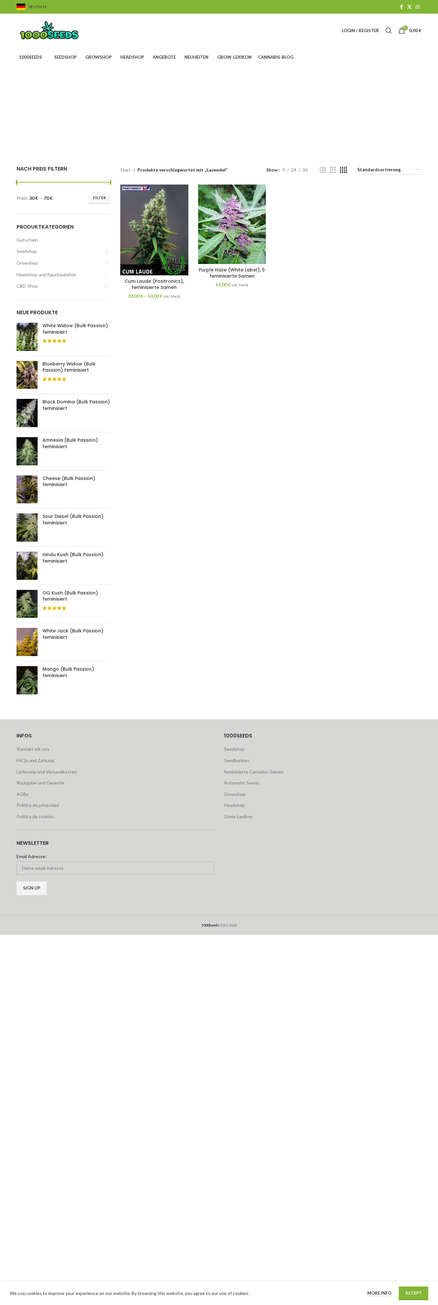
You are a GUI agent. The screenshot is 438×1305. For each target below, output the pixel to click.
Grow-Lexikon (238, 816)
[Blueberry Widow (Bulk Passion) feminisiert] (27, 375)
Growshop (27, 263)
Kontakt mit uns (33, 749)
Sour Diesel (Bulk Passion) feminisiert (72, 519)
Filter (99, 197)
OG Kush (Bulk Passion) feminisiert (70, 596)
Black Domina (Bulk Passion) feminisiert (76, 405)
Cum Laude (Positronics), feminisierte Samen (154, 284)
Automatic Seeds (241, 782)
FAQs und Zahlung (35, 760)
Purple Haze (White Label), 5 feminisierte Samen (232, 273)
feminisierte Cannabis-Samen (253, 771)
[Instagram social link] (417, 7)
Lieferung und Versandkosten (47, 771)
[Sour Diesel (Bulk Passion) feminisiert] (27, 527)
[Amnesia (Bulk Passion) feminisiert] (27, 451)
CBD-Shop (27, 286)
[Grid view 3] (333, 170)
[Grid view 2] (323, 170)
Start (125, 170)
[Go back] (160, 99)
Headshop (234, 805)
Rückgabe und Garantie (40, 782)
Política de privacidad (38, 805)
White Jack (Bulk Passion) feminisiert (72, 634)
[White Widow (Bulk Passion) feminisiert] (27, 337)
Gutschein (27, 240)
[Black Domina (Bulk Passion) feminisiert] (27, 413)
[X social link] (409, 7)
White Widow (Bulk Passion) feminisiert (75, 329)
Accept (413, 1293)
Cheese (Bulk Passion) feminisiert (68, 481)
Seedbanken (236, 760)
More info (379, 1293)
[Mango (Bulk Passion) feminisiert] (27, 680)
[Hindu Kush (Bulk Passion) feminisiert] (27, 566)
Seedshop (27, 251)
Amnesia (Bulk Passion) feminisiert (70, 443)
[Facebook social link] (401, 7)
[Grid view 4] (343, 170)
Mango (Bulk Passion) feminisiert (68, 672)
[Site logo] (57, 30)
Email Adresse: (31, 856)
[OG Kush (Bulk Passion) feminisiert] (27, 604)
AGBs (23, 794)
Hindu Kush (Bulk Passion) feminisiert (72, 558)
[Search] (388, 30)
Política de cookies (35, 816)
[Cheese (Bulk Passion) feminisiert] (27, 489)
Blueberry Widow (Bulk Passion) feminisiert (69, 367)
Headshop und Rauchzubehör (46, 274)
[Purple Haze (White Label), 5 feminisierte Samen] (232, 224)
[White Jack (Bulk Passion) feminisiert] (27, 642)
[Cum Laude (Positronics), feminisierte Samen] (154, 230)
